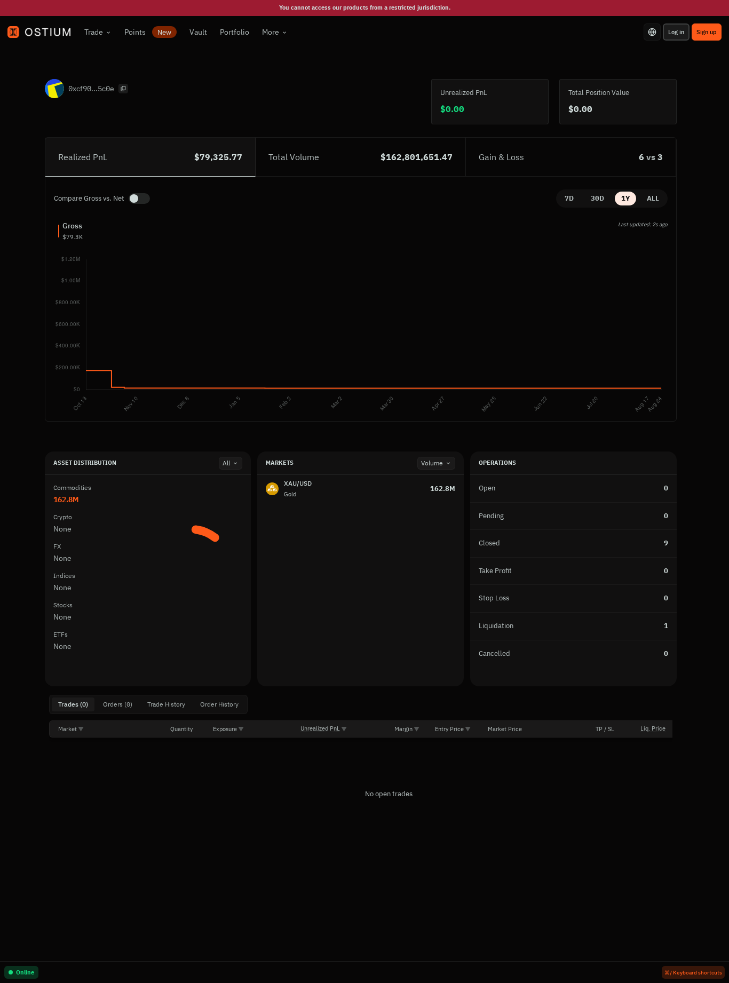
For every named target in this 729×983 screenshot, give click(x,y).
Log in (676, 32)
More (270, 32)
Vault (198, 32)
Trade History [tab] (166, 704)
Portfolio (234, 32)
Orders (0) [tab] (117, 704)
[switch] (139, 198)
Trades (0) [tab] (73, 704)
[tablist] (148, 704)
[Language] (652, 32)
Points (147, 32)
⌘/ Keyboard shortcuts (693, 972)
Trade (93, 32)
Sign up (706, 32)
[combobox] (230, 463)
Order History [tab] (219, 704)
